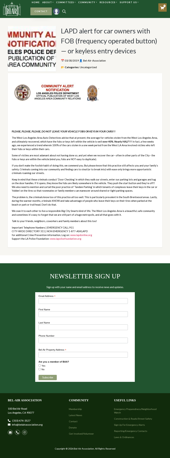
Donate (73, 427)
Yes (43, 365)
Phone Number (46, 335)
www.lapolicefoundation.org (65, 238)
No (43, 369)
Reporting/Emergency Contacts (130, 431)
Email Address (47, 296)
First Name (44, 309)
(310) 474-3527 (21, 420)
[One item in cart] (162, 8)
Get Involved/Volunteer (81, 433)
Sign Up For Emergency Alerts (129, 424)
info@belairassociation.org (27, 424)
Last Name (44, 322)
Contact (73, 421)
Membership (75, 409)
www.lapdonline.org (81, 234)
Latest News (75, 415)
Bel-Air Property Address (52, 349)
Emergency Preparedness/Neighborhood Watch (135, 411)
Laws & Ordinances (124, 437)
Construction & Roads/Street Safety (133, 418)
